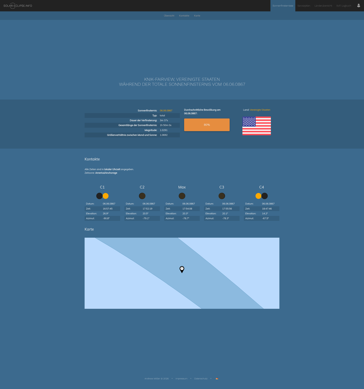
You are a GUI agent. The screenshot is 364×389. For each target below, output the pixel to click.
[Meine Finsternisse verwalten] (358, 5)
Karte (197, 15)
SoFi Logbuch (343, 5)
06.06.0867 (166, 110)
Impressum (181, 378)
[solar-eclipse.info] (17, 6)
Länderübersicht (323, 5)
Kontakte (184, 15)
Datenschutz (200, 378)
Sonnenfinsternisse (283, 5)
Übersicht (169, 15)
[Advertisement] (182, 44)
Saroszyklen (303, 5)
